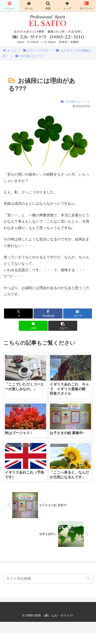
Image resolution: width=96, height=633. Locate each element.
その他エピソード (77, 101)
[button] (62, 326)
